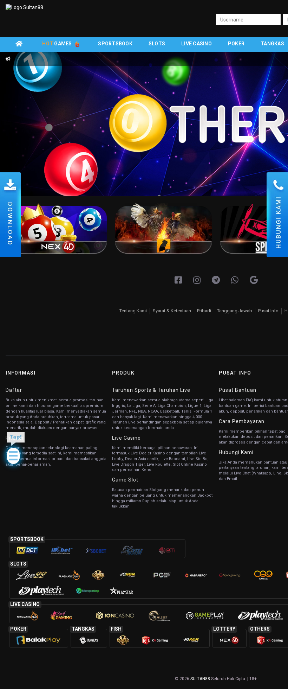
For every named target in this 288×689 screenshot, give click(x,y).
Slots (157, 43)
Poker (236, 43)
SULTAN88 (200, 678)
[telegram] (216, 280)
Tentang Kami (133, 310)
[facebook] (178, 280)
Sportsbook (115, 43)
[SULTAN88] (254, 280)
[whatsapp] (234, 280)
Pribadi (204, 310)
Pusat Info (268, 310)
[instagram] (197, 280)
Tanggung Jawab (234, 310)
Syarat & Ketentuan (172, 310)
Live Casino (196, 43)
